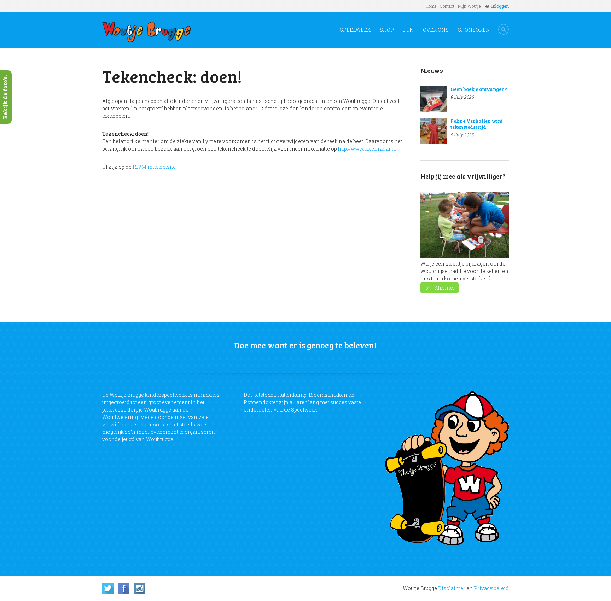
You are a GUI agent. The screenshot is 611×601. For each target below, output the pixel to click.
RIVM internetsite (154, 166)
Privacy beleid (491, 588)
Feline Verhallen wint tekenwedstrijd (476, 123)
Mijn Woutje (469, 6)
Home (431, 6)
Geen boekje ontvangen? (478, 89)
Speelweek (355, 30)
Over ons (436, 30)
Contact (447, 6)
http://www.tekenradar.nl (367, 148)
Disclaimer (451, 588)
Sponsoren (474, 30)
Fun (408, 30)
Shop (387, 30)
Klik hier (444, 287)
